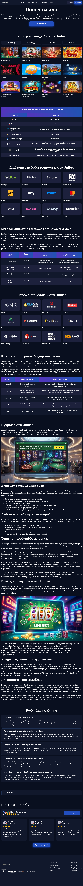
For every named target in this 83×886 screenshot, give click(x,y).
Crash (50, 42)
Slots (70, 42)
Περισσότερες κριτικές (41, 845)
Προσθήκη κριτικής (71, 813)
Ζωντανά (30, 42)
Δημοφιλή (10, 42)
